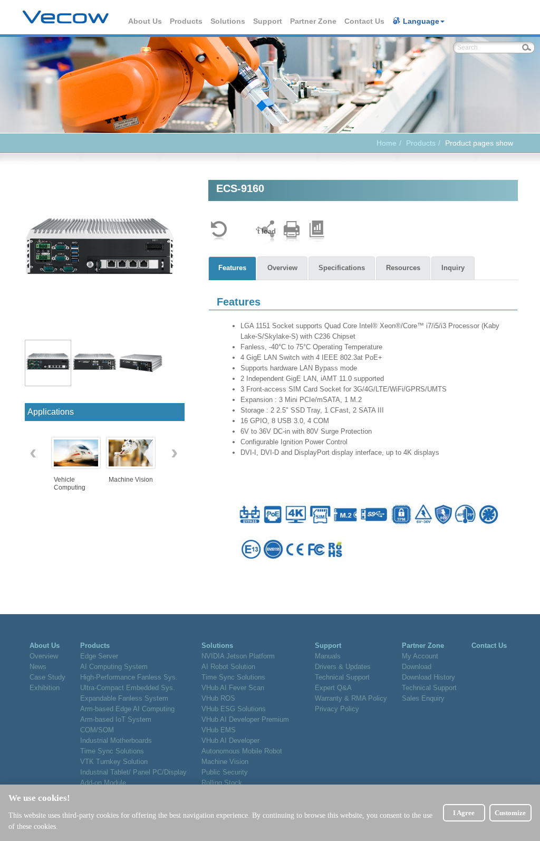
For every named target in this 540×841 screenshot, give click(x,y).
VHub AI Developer (230, 740)
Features (232, 268)
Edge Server (99, 656)
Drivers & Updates (343, 667)
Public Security (224, 772)
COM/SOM (97, 730)
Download (416, 667)
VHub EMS (218, 730)
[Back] (218, 231)
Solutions (228, 21)
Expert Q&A (333, 688)
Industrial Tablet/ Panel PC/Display (133, 772)
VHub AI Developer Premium (245, 719)
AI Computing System (114, 667)
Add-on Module (103, 783)
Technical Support (342, 677)
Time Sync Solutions (112, 751)
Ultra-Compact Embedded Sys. (127, 688)
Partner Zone (313, 21)
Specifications (342, 268)
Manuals (328, 656)
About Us (145, 21)
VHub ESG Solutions (233, 709)
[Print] (291, 231)
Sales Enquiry (423, 698)
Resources (403, 268)
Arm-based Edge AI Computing (127, 709)
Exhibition (45, 688)
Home (387, 143)
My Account (420, 656)
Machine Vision (224, 762)
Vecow (65, 17)
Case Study (47, 677)
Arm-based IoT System (115, 719)
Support (268, 21)
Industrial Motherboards (116, 740)
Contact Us (364, 21)
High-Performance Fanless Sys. (129, 677)
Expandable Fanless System (124, 698)
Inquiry (453, 268)
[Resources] (316, 231)
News (38, 667)
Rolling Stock (221, 783)
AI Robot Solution (228, 667)
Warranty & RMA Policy (351, 698)
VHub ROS (218, 698)
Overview (282, 268)
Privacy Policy (337, 709)
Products (186, 21)
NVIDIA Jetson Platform (238, 656)
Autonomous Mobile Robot (241, 751)
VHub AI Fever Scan (232, 688)
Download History (428, 677)
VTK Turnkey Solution (114, 762)
